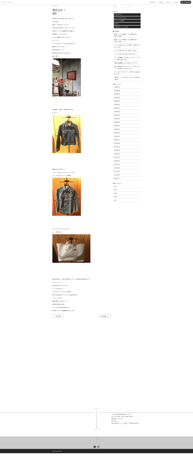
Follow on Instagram (97, 442)
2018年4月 (117, 129)
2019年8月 (117, 104)
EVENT (161, 2)
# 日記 (54, 13)
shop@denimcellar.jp (128, 416)
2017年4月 (117, 168)
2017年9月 (117, 150)
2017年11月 (117, 147)
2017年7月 (117, 157)
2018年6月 (117, 122)
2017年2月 (117, 175)
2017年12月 (117, 143)
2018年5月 (117, 125)
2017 (115, 200)
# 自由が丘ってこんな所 (121, 27)
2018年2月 (117, 136)
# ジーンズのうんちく (121, 17)
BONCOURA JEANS (58, 28)
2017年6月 (117, 161)
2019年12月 (117, 97)
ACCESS (175, 2)
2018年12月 (117, 111)
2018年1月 (117, 140)
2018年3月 (117, 133)
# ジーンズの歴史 (119, 21)
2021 (115, 189)
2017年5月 (117, 164)
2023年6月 (117, 90)
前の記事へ (104, 316)
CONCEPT (152, 2)
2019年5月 (117, 108)
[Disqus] (81, 341)
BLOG (168, 2)
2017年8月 (117, 154)
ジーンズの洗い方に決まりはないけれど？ (125, 54)
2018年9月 (117, 118)
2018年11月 (117, 115)
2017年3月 (117, 171)
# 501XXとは (118, 14)
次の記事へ (58, 316)
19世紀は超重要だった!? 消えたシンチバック (126, 63)
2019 (115, 193)
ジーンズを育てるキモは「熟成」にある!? (125, 50)
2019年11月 (117, 101)
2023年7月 (117, 87)
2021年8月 (117, 94)
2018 (115, 196)
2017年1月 (116, 178)
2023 (115, 186)
